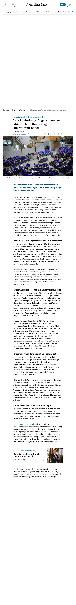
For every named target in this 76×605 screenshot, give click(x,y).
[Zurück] (4, 12)
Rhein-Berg (22, 110)
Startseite (6, 110)
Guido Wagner (20, 131)
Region (14, 110)
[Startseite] (38, 4)
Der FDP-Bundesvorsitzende (24, 424)
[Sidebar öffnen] (9, 12)
